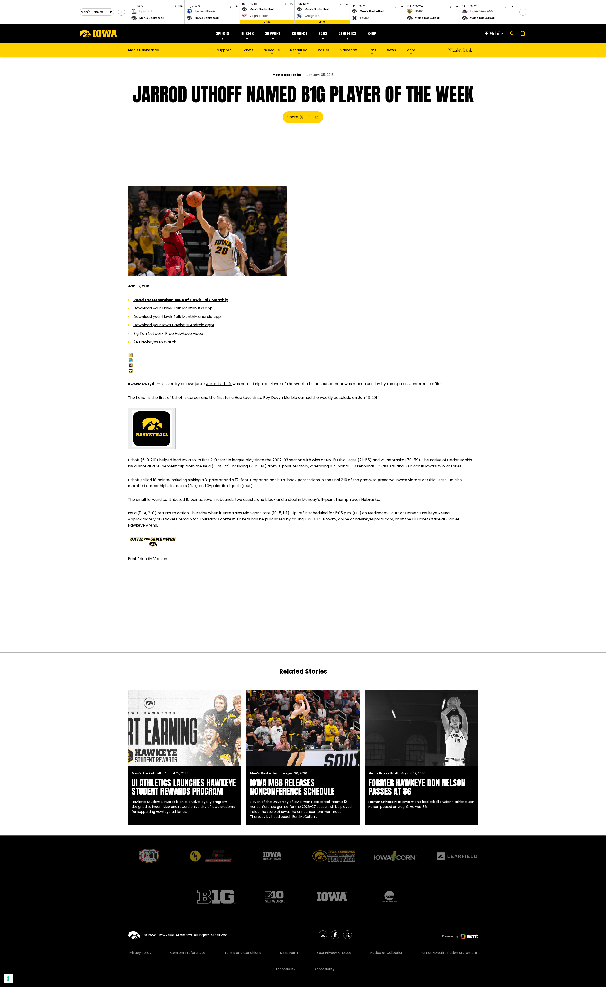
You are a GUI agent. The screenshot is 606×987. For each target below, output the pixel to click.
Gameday (348, 50)
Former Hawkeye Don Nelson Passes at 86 (416, 787)
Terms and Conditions (242, 952)
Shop (372, 33)
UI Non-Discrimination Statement (449, 952)
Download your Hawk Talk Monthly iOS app (173, 308)
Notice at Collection (386, 952)
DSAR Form (289, 952)
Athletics (347, 33)
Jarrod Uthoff (219, 384)
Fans (323, 33)
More (410, 50)
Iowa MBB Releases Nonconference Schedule (292, 787)
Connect (299, 33)
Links (267, 22)
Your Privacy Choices (334, 952)
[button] (121, 12)
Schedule (272, 50)
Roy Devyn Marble (280, 397)
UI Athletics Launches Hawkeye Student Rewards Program (184, 787)
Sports (222, 33)
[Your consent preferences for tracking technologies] (8, 978)
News (391, 50)
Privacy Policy (140, 952)
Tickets (247, 33)
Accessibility (324, 969)
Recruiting (298, 50)
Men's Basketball (287, 74)
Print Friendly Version (147, 558)
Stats (371, 50)
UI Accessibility (283, 969)
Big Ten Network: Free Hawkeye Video (168, 333)
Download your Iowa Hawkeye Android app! (173, 325)
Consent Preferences (187, 952)
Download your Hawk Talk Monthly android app (177, 316)
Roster (323, 50)
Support (273, 33)
